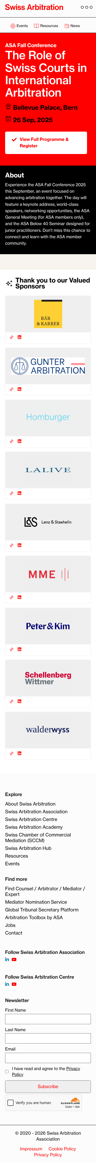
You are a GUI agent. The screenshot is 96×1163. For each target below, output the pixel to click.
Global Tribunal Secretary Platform (42, 910)
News (75, 26)
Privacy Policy (48, 1155)
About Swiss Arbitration (30, 804)
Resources (49, 26)
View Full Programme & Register (44, 143)
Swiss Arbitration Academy (34, 827)
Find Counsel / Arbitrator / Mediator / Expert (45, 891)
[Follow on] (7, 984)
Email (10, 1048)
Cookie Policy (62, 1149)
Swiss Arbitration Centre (31, 819)
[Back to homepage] (34, 7)
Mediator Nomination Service (36, 902)
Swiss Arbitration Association (36, 812)
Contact (13, 933)
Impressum (31, 1149)
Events (22, 26)
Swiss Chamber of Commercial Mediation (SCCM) (38, 837)
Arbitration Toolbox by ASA (34, 917)
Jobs (10, 925)
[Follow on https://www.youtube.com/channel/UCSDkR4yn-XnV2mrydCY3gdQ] (14, 960)
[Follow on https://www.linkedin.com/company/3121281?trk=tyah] (7, 960)
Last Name (15, 1029)
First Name (15, 1010)
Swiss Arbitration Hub (28, 848)
